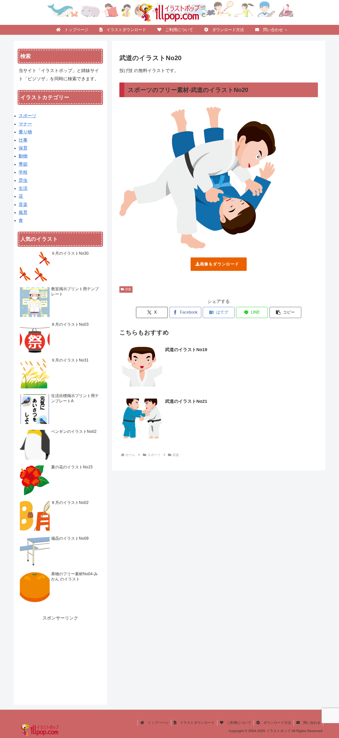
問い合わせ (310, 723)
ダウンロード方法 (275, 723)
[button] (285, 312)
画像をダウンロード (219, 264)
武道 (128, 289)
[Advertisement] (60, 657)
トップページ (156, 723)
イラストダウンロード (195, 723)
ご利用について (237, 723)
